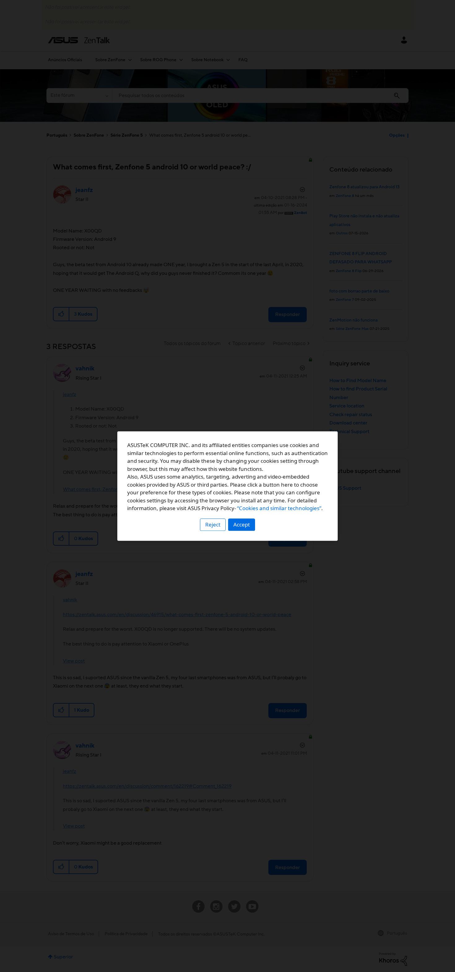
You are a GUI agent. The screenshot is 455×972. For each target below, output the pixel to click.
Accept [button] (241, 524)
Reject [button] (212, 524)
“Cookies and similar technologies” (279, 508)
